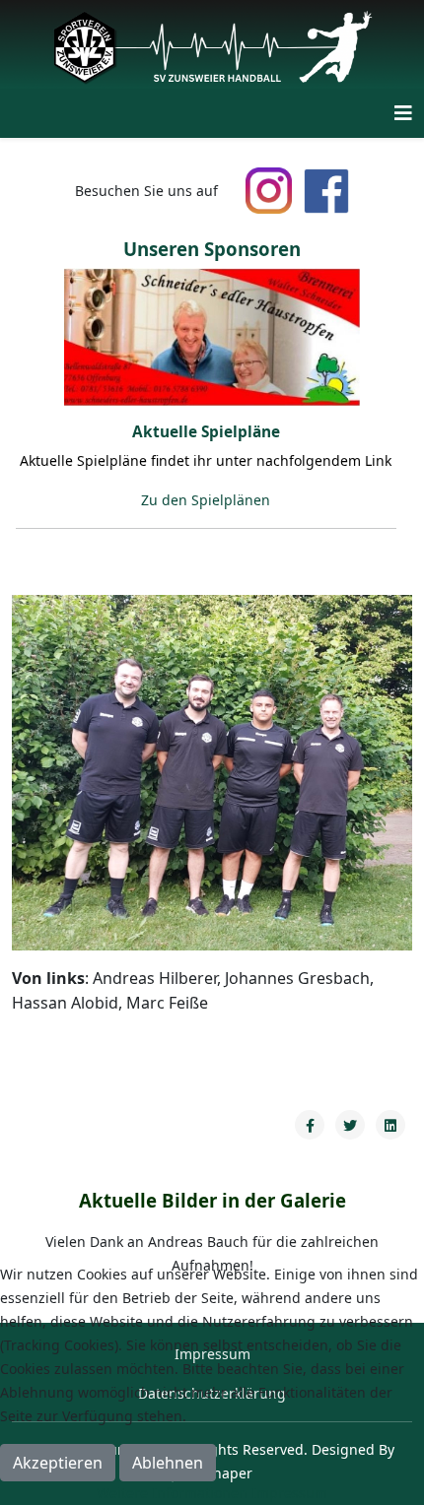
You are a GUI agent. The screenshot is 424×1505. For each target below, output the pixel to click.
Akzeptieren (58, 1462)
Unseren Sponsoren (212, 248)
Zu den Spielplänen (205, 500)
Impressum (289, 1492)
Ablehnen (167, 1462)
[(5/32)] (212, 337)
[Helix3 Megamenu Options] (403, 113)
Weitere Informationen (172, 1492)
